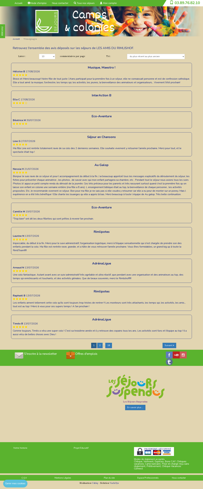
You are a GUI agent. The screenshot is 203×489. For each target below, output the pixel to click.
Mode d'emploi (38, 3)
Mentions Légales (63, 477)
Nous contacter (60, 3)
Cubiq (95, 483)
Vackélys (114, 483)
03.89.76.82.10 (187, 2)
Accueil (18, 3)
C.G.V (24, 477)
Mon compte (109, 3)
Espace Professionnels (148, 477)
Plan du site (109, 477)
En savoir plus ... (135, 407)
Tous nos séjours (85, 3)
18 (108, 345)
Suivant (169, 345)
